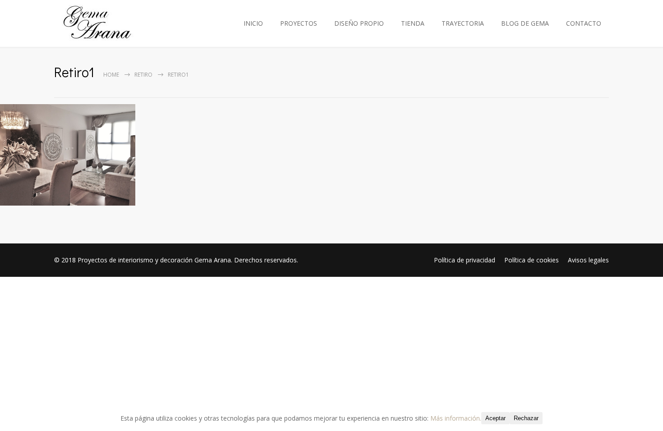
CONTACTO (583, 23)
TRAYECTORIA (463, 23)
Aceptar (495, 418)
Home (111, 74)
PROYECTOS (298, 23)
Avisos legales (588, 260)
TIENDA (412, 23)
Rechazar (526, 418)
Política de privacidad (464, 260)
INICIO (253, 23)
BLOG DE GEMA (525, 23)
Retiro (143, 74)
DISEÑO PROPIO (359, 23)
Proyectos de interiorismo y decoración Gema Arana (154, 260)
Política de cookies (531, 260)
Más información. (455, 418)
